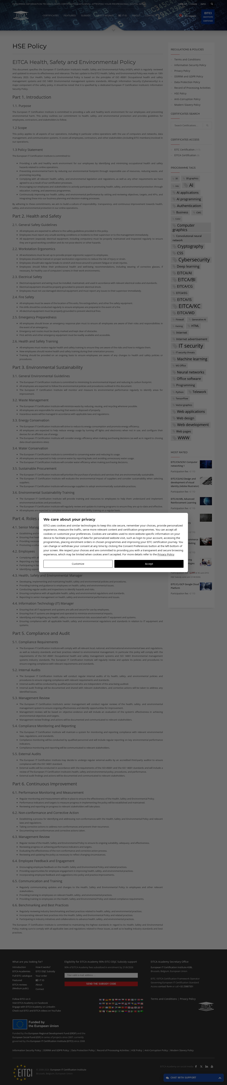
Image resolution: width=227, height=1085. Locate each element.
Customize (78, 563)
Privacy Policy (165, 554)
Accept (149, 563)
